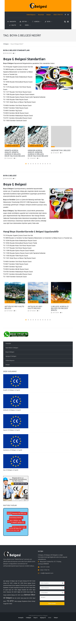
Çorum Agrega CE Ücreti (18, 585)
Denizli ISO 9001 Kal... (17, 518)
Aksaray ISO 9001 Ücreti (29, 581)
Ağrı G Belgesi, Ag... (16, 527)
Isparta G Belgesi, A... (16, 514)
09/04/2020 (8, 53)
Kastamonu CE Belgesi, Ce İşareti (12, 450)
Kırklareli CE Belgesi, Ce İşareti (12, 410)
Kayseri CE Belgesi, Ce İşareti (11, 430)
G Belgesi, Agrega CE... (15, 521)
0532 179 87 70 (58, 14)
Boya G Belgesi (9, 175)
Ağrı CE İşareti (19, 581)
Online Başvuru (31, 14)
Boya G (35, 617)
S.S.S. (49, 617)
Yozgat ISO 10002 (7, 603)
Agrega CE (43, 617)
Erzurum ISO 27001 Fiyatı (25, 587)
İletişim (49, 14)
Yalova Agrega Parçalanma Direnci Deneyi (24, 601)
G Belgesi (28, 617)
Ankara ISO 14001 (8, 583)
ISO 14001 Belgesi (16, 589)
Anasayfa (8, 343)
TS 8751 (10, 601)
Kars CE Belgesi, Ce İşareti (10, 470)
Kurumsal (41, 14)
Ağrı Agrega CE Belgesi (9, 581)
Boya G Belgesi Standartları (16, 50)
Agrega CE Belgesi (11, 356)
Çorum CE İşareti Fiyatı (29, 585)
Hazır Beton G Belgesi (12, 347)
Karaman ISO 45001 (12, 592)
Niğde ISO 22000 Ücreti (24, 592)
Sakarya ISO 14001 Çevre (17, 595)
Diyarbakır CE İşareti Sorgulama (11, 587)
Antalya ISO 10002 (18, 583)
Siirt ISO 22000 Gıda (17, 598)
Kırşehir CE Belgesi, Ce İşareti (11, 390)
